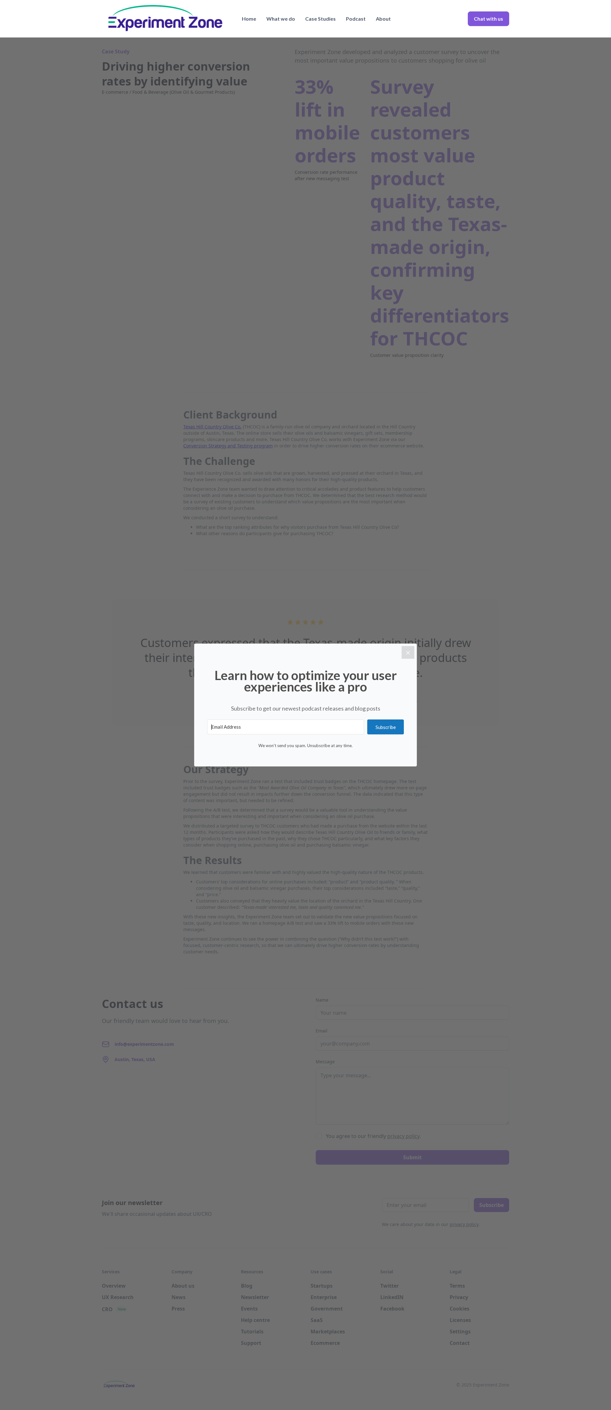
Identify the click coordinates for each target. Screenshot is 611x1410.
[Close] (408, 652)
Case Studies (320, 19)
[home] (165, 18)
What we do (280, 19)
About (383, 19)
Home (249, 19)
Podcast (356, 19)
